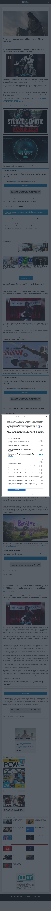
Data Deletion (18, 494)
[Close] (47, 417)
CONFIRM (16, 489)
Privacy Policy (32, 494)
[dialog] (25, 455)
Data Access (25, 494)
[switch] (41, 441)
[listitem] (25, 438)
